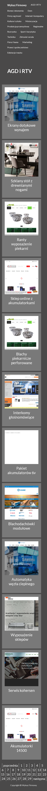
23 (44, 774)
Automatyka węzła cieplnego (21, 581)
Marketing (27, 42)
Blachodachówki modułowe (21, 526)
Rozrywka (11, 31)
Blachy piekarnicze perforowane (21, 358)
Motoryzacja (31, 21)
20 (29, 774)
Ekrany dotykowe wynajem (22, 127)
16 (8, 774)
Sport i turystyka (28, 31)
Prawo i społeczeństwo (17, 47)
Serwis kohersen (21, 690)
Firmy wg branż (14, 16)
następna (39, 779)
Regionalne (38, 26)
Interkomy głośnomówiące (21, 414)
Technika (11, 37)
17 (13, 774)
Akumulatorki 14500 (21, 748)
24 (3, 779)
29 (29, 779)
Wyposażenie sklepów (22, 637)
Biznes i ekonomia (15, 10)
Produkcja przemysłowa (18, 26)
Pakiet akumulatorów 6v (22, 470)
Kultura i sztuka (14, 21)
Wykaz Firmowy (17, 5)
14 (44, 770)
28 (24, 779)
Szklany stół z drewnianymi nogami (21, 185)
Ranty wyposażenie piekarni (21, 244)
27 (19, 779)
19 (23, 774)
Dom (30, 10)
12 (34, 770)
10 (23, 770)
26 (14, 779)
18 (18, 774)
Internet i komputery (34, 16)
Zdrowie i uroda (27, 37)
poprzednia (10, 765)
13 (39, 770)
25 (8, 779)
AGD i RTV (36, 4)
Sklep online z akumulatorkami (21, 300)
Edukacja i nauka (14, 52)
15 (2, 774)
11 (29, 770)
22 (39, 774)
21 (34, 774)
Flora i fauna (12, 42)
